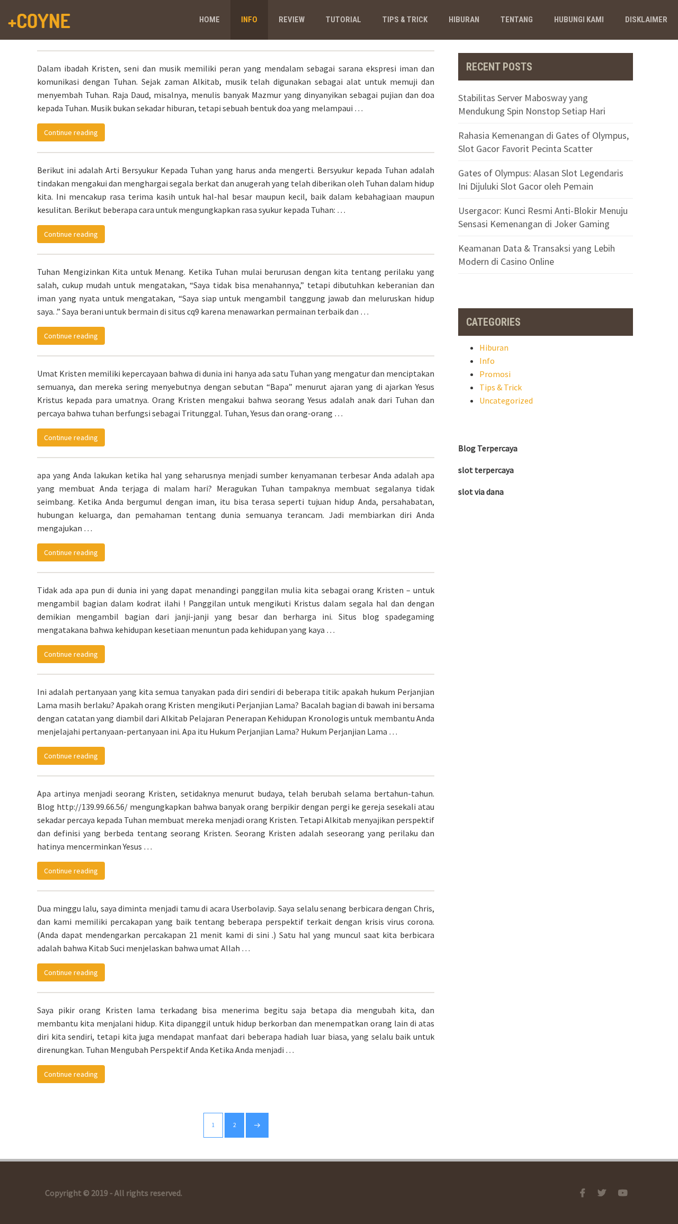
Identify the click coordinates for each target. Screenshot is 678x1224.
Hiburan (464, 19)
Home (209, 19)
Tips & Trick (404, 19)
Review (292, 19)
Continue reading (74, 132)
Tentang (517, 19)
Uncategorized (506, 400)
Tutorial (343, 19)
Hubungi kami (579, 19)
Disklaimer (646, 19)
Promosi (495, 374)
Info (249, 19)
